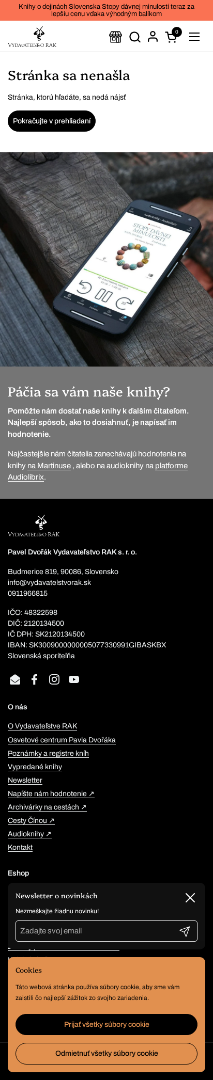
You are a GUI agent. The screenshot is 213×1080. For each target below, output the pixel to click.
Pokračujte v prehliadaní (51, 121)
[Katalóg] (115, 36)
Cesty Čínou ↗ (31, 820)
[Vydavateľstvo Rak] (32, 36)
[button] (134, 36)
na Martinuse (49, 466)
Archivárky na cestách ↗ (47, 807)
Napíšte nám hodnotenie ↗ (51, 794)
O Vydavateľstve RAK (42, 726)
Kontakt (20, 847)
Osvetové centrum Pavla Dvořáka (62, 740)
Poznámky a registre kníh (48, 753)
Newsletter (25, 780)
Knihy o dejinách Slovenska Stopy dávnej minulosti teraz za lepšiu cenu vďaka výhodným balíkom (106, 10)
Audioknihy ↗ (30, 834)
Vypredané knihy (35, 767)
